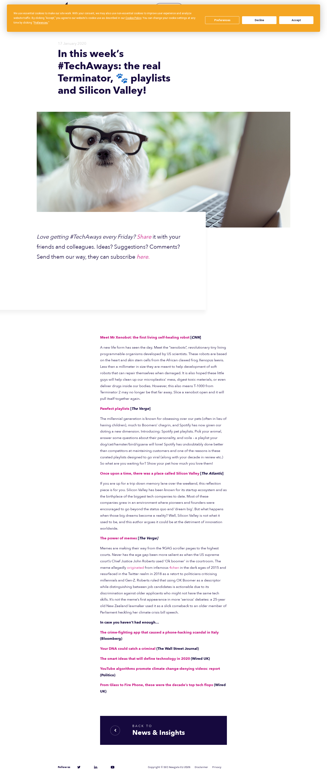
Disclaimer (201, 767)
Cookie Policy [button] (133, 18)
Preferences (222, 20)
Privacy (216, 767)
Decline (259, 20)
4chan (174, 567)
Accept (296, 20)
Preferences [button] (41, 22)
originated (135, 567)
